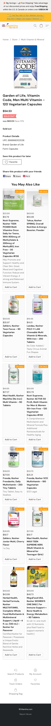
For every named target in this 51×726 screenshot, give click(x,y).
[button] (10, 26)
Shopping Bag (16, 693)
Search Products (15, 674)
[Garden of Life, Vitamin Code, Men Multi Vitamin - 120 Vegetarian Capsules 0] (25, 66)
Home (6, 39)
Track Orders (15, 683)
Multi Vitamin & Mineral (32, 39)
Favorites (35, 683)
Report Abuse (26, 714)
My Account (35, 674)
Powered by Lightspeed (25, 718)
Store (14, 39)
